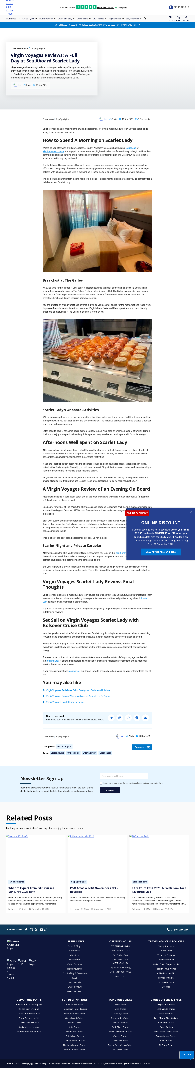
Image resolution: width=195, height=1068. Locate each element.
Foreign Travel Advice (166, 968)
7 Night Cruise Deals (166, 1004)
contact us (74, 671)
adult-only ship (123, 553)
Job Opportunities (166, 977)
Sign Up (109, 790)
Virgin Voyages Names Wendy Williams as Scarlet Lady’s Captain (78, 696)
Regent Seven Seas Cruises (120, 1045)
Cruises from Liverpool (29, 1009)
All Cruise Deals (166, 1045)
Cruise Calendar (74, 964)
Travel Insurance (74, 968)
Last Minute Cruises (166, 1009)
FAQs (74, 977)
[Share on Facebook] (136, 717)
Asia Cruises (74, 1027)
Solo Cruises (166, 1040)
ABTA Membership (166, 973)
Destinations (82, 18)
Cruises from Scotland (29, 1022)
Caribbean (131, 148)
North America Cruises (74, 1049)
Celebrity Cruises (120, 1013)
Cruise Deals (12, 18)
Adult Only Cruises (166, 1022)
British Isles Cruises (75, 1036)
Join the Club (75, 982)
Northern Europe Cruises (74, 1045)
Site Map (166, 986)
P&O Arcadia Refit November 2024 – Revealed (94, 890)
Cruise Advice (57, 753)
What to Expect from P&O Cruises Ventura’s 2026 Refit (31, 890)
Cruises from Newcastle (29, 1013)
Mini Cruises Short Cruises (166, 1031)
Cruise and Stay (65, 18)
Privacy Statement (166, 946)
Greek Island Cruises (74, 1018)
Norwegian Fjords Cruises (75, 1009)
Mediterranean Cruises (74, 1013)
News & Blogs (74, 946)
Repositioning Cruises (166, 1036)
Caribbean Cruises (74, 1004)
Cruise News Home (19, 48)
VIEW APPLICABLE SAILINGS (161, 552)
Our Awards (74, 959)
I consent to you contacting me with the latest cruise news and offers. (133, 783)
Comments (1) (142, 747)
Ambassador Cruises (120, 1018)
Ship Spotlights (38, 48)
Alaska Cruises (74, 1022)
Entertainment (89, 753)
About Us (74, 955)
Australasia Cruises (75, 1031)
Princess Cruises (120, 1022)
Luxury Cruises (166, 1013)
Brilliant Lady (52, 660)
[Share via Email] (145, 717)
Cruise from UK (46, 18)
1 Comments (144, 119)
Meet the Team (74, 991)
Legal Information (166, 959)
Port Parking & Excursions (75, 973)
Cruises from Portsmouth (29, 1031)
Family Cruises (166, 1027)
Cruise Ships (73, 753)
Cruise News (48, 119)
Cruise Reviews (75, 986)
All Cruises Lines (120, 1049)
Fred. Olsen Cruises (120, 1027)
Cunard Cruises (120, 1036)
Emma (14, 909)
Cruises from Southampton (29, 1004)
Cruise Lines (98, 18)
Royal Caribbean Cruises (120, 1031)
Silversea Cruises (120, 1040)
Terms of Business (166, 955)
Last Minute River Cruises (166, 1018)
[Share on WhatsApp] (128, 717)
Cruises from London (29, 1027)
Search (145, 18)
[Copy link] (111, 717)
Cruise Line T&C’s (166, 982)
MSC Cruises (120, 1009)
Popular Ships (115, 18)
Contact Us (74, 950)
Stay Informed (132, 18)
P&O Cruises (120, 1004)
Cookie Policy (166, 950)
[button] (187, 1055)
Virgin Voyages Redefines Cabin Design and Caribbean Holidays (78, 690)
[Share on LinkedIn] (119, 717)
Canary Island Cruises (75, 1040)
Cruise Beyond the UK (29, 1018)
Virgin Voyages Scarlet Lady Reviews (65, 702)
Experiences (105, 753)
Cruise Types (28, 18)
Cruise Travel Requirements (166, 964)
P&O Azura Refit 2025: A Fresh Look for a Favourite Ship (159, 890)
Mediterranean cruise (53, 151)
